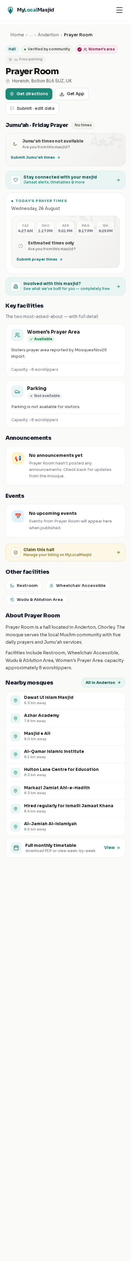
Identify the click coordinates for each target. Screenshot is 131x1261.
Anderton (48, 35)
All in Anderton (100, 682)
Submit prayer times (36, 259)
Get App (75, 93)
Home (17, 35)
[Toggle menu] (119, 10)
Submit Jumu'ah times (33, 157)
